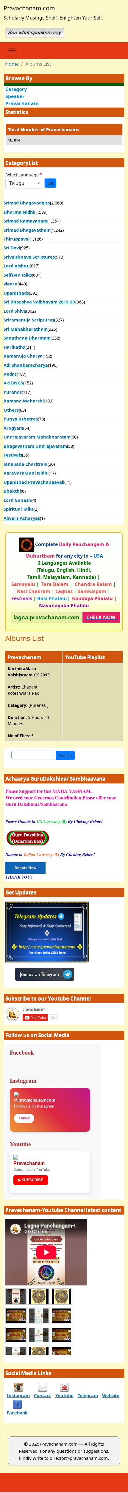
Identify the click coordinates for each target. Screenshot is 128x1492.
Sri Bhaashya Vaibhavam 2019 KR (39, 302)
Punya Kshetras (21, 419)
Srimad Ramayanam (25, 221)
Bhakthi (12, 491)
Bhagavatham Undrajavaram (35, 446)
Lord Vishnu (17, 266)
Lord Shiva (15, 311)
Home (12, 64)
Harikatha (15, 347)
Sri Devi (12, 248)
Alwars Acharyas (22, 518)
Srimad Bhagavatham (27, 230)
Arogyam (13, 428)
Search (65, 755)
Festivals (13, 455)
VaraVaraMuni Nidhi (26, 473)
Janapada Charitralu (26, 464)
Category (16, 89)
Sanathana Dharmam (27, 338)
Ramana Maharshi (24, 401)
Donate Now (25, 867)
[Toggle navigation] (12, 50)
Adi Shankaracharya (26, 365)
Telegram (88, 1395)
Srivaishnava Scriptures (29, 257)
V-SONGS (13, 383)
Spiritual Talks (19, 509)
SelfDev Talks (18, 275)
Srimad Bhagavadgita (27, 203)
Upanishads (16, 293)
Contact (42, 1395)
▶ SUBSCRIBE (30, 1180)
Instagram (18, 1395)
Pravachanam (22, 103)
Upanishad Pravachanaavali (34, 482)
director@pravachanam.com (79, 1458)
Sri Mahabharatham (26, 329)
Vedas (10, 374)
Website (110, 1395)
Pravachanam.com (29, 8)
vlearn (11, 284)
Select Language (22, 175)
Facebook (17, 1412)
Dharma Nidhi (19, 212)
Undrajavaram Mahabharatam (37, 437)
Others (11, 410)
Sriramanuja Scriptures (29, 320)
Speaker (14, 96)
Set (50, 183)
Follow (24, 1118)
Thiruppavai (16, 239)
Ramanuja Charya (23, 356)
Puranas (13, 392)
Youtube (64, 1395)
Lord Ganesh (17, 500)
